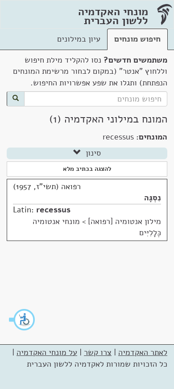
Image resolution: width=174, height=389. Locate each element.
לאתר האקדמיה (142, 352)
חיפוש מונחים (137, 39)
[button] (22, 320)
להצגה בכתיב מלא (87, 169)
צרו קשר (98, 352)
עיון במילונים (78, 39)
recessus (53, 209)
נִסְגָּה (152, 197)
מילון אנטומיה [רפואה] (124, 221)
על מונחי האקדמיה (47, 352)
